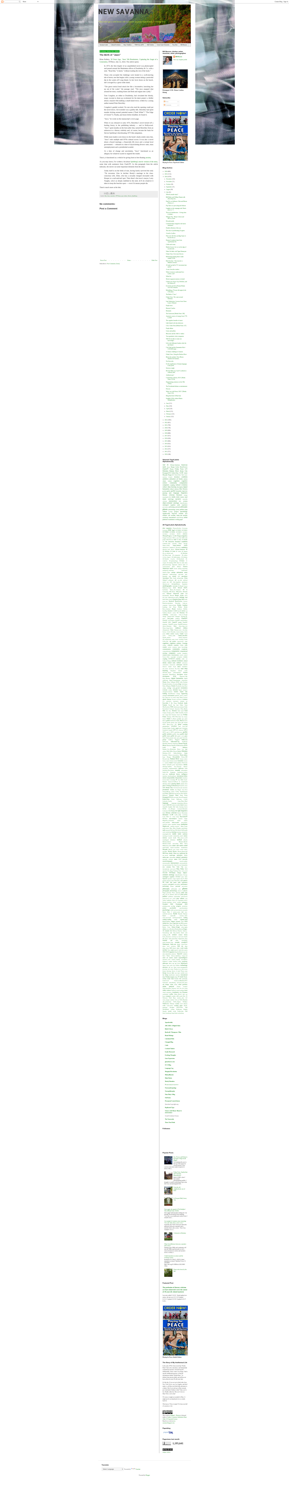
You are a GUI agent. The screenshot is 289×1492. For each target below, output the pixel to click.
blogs (179, 599)
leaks (177, 807)
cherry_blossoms (167, 626)
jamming (165, 493)
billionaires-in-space (173, 597)
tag (173, 963)
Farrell (170, 705)
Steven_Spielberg (132, 196)
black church (169, 599)
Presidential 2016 (181, 904)
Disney (172, 469)
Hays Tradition (128, 45)
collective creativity (173, 645)
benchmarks (166, 595)
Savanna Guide (104, 45)
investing (172, 779)
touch (186, 973)
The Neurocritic (169, 1119)
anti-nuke (180, 574)
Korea (180, 797)
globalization (166, 726)
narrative (112, 196)
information (184, 770)
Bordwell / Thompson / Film (173, 1032)
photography (166, 891)
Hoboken (165, 471)
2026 (166, 171)
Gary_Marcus (180, 720)
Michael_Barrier (167, 841)
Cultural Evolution (116, 45)
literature (179, 495)
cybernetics (165, 664)
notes (183, 871)
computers (166, 485)
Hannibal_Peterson (167, 743)
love (167, 816)
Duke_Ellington (167, 686)
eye (186, 701)
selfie (177, 940)
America (185, 566)
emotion (176, 691)
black (164, 599)
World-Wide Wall (179, 475)
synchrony (165, 517)
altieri (173, 566)
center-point (173, 614)
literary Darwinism (182, 813)
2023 (166, 420)
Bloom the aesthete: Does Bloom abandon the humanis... (174, 357)
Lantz (164, 805)
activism (174, 543)
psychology (183, 511)
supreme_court (166, 959)
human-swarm (173, 760)
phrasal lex (180, 890)
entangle (165, 695)
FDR (171, 707)
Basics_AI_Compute (175, 589)
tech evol (172, 965)
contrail (181, 655)
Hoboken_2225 (167, 753)
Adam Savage (182, 543)
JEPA (164, 787)
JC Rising (168, 785)
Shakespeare (166, 944)
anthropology (173, 574)
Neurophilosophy (170, 1091)
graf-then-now (178, 732)
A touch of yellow (171, 233)
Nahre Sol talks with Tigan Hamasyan (176, 251)
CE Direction (181, 613)
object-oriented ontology (171, 503)
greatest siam (172, 738)
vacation (185, 986)
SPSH (164, 952)
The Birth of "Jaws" (171, 294)
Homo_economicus (174, 755)
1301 (173, 537)
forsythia (181, 712)
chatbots (177, 618)
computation (183, 483)
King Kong (184, 795)
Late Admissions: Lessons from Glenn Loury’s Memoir (176, 302)
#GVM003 (184, 530)
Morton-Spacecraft (182, 851)
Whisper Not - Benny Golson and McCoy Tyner (175, 217)
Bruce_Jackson (166, 609)
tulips (176, 977)
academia (184, 477)
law (174, 807)
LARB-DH (168, 805)
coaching (181, 639)
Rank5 (164, 915)
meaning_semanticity (181, 832)
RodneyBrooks (179, 929)
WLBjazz (185, 1001)
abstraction (171, 541)
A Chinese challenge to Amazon (174, 352)
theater (164, 971)
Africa (172, 549)
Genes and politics (171, 331)
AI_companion (176, 555)
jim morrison (184, 787)
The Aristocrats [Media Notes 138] (175, 313)
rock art (168, 929)
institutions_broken (182, 772)
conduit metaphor (182, 653)
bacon (185, 586)
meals (164, 832)
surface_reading (176, 959)
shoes (164, 946)
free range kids (167, 714)
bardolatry (165, 589)
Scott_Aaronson (167, 936)
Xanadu (165, 1011)
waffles (171, 994)
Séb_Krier (165, 938)
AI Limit (172, 551)
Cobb (166, 1045)
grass (186, 736)
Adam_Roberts (177, 545)
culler (183, 659)
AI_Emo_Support (167, 557)
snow (178, 948)
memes (182, 497)
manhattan (184, 824)
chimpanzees (166, 630)
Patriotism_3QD (178, 880)
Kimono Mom (173, 795)
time (173, 973)
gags (183, 718)
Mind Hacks (168, 1078)
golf (180, 728)
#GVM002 (178, 530)
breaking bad (167, 607)
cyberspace (179, 664)
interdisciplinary (172, 776)
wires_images (166, 1000)
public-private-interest (176, 910)
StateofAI (179, 954)
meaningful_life (167, 497)
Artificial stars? (170, 375)
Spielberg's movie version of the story (144, 162)
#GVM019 (179, 532)
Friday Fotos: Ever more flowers (174, 254)
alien (183, 562)
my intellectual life (182, 853)
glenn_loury (170, 724)
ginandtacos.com (170, 1061)
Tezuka (176, 969)
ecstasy (170, 690)
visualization (171, 519)
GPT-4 (164, 732)
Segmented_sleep (182, 938)
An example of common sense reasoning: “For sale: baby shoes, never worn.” (175, 1221)
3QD (164, 465)
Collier (181, 645)
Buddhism (179, 609)
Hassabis (173, 745)
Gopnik (170, 730)
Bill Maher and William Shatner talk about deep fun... (175, 198)
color (186, 645)
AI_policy (172, 559)
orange (174, 878)
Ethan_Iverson (183, 697)
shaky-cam (179, 515)
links (164, 813)
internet (165, 778)
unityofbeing (179, 517)
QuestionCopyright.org (171, 1104)
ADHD (185, 545)
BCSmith (185, 591)
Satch (182, 932)
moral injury (183, 849)
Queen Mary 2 (167, 912)
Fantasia (165, 705)
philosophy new (176, 889)
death (182, 668)
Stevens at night (170, 368)
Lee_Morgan (171, 808)
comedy (165, 647)
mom (174, 849)
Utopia (178, 986)
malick (185, 820)
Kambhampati (183, 791)
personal (177, 507)
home (185, 753)
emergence (185, 690)
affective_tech (166, 549)
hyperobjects (179, 764)
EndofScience (171, 693)
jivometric (166, 789)
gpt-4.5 (168, 732)
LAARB (185, 799)
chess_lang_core (183, 626)
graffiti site (174, 736)
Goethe (173, 728)
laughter (170, 807)
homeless (165, 755)
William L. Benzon (175, 1415)
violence (169, 990)
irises (182, 780)
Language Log (169, 1068)
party (172, 880)
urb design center (168, 984)
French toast (180, 714)
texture (171, 969)
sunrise (171, 957)
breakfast (185, 605)
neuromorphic (166, 863)
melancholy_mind (178, 836)
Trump (167, 977)
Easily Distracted (170, 1052)
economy (165, 690)
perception (171, 884)
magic (185, 818)
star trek (185, 952)
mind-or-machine (174, 847)
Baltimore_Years (167, 587)
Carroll (179, 611)
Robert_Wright (176, 927)
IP (176, 780)
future (168, 719)
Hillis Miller (170, 751)
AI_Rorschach (180, 559)
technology (183, 965)
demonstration (177, 672)
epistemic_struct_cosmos (181, 695)
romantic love (183, 513)
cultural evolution (181, 485)
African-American (175, 465)
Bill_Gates (165, 597)
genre (179, 722)
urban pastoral (168, 986)
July (167, 192)
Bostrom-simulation (168, 603)
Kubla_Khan (175, 473)
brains (181, 479)
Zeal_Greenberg (167, 1013)
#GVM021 (185, 532)
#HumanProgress (167, 536)
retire (182, 921)
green (178, 738)
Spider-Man (181, 950)
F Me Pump (173, 703)
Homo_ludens (183, 755)
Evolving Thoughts (170, 1055)
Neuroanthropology (170, 1088)
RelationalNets (166, 921)
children (185, 628)
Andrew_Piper (166, 572)
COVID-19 (171, 659)
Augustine (184, 584)
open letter (184, 876)
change (164, 616)
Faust (186, 705)
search (182, 936)
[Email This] (105, 193)
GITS (164, 724)
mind (186, 497)
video (164, 990)
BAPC (185, 588)
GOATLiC (174, 726)
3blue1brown (169, 539)
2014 (166, 443)
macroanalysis (173, 818)
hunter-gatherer (178, 762)
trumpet (172, 977)
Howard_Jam (166, 759)
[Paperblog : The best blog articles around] (168, 1434)
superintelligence (182, 957)
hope (164, 757)
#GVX (178, 534)
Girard (185, 722)
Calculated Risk (169, 1039)
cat (186, 611)
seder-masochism (173, 938)
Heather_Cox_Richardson (169, 749)
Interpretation (178, 778)
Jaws (108, 196)
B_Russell (180, 586)
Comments (168, 105)
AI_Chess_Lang (167, 555)
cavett (174, 612)
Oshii (181, 878)
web (177, 996)
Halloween (184, 739)
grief (181, 738)
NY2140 (165, 873)
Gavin (185, 720)
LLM (181, 473)
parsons (169, 880)
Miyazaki (165, 475)
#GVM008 (172, 532)
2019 (166, 430)
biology (181, 597)
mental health (172, 837)
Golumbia (184, 728)
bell (186, 593)
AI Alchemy (166, 551)
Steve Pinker (166, 955)
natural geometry (181, 857)
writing (172, 1009)
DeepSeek (173, 670)
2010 (166, 454)
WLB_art (177, 1000)
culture (165, 487)
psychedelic (173, 908)
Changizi (177, 616)
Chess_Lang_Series (168, 628)
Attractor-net (166, 584)
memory (165, 838)
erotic (174, 697)
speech (176, 950)
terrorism (165, 969)
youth (174, 1011)
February (168, 414)
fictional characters (174, 709)
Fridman (169, 716)
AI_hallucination (176, 557)
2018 (166, 433)
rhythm (164, 923)
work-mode (170, 1005)
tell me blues (172, 967)
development (166, 676)
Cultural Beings (167, 661)
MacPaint (165, 818)
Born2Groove (183, 467)
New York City (177, 867)
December (169, 179)
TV (179, 977)
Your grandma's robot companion (175, 336)
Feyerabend (166, 709)
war (184, 994)
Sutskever (165, 961)
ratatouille (172, 915)
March (168, 411)
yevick (169, 1011)
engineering (184, 693)
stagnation (172, 952)
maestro (180, 818)
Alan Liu (179, 562)
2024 (166, 176)
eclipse (164, 688)
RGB (186, 921)
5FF (163, 541)
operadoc (169, 878)
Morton (175, 851)
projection (184, 906)
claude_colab (171, 635)
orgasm (178, 878)
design (185, 674)
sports (185, 950)
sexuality (173, 515)
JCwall (181, 785)
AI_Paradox (166, 559)
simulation (173, 946)
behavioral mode (178, 593)
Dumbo (173, 686)
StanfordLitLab (179, 952)
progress (176, 511)
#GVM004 (166, 532)
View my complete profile (180, 59)
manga (185, 495)
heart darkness (180, 747)
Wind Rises (172, 998)
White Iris (168, 276)
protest (164, 908)
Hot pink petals (170, 221)
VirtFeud (173, 990)
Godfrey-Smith (166, 728)
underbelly (184, 978)
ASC (171, 582)
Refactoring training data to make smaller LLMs (175, 257)
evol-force (179, 699)
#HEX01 (185, 534)
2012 (166, 449)
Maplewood (166, 826)
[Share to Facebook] (111, 193)
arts (168, 582)
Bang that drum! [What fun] (173, 396)
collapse (164, 645)
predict (179, 902)
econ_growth (176, 688)
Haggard (177, 739)
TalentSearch (184, 963)
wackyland (165, 994)
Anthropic (165, 574)
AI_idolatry (184, 557)
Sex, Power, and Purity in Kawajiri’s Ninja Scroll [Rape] (180, 1158)
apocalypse (184, 576)
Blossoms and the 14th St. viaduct (175, 333)
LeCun (164, 809)
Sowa (169, 950)
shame (178, 944)
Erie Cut (170, 697)
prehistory (184, 902)
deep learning (172, 487)
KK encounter (175, 797)
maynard (167, 830)
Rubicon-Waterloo (177, 931)
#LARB (175, 536)
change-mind (170, 616)
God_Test (184, 726)
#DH (169, 530)
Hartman (169, 745)
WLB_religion (177, 1001)
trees (164, 977)
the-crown (184, 969)
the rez (180, 969)
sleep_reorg (166, 948)
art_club (180, 580)
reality (175, 919)
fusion (164, 718)
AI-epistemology (173, 561)
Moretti (170, 851)
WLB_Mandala (183, 1000)
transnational (172, 517)
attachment (184, 582)
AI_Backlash (184, 553)
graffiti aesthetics (167, 734)
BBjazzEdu (179, 591)
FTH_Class (178, 716)
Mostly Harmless (170, 1081)
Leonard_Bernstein (182, 808)
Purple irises (169, 305)
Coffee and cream (170, 244)
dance (179, 666)
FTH (173, 716)
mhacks (185, 840)
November (169, 181)
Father (181, 705)
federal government (179, 707)
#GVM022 (165, 534)
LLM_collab (178, 814)
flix (167, 710)
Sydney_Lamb (177, 961)
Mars (171, 828)
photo (165, 509)
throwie (169, 973)
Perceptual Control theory (172, 1101)
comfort (169, 647)
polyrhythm (177, 896)
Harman (180, 743)
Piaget (164, 892)
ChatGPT (166, 469)
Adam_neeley (166, 545)
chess (175, 626)
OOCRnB (177, 876)
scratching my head (176, 936)
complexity (184, 649)
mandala (174, 824)
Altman (179, 566)
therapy (165, 973)
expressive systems (178, 701)
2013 (166, 446)
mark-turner (166, 828)
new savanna (183, 501)
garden (168, 491)
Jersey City (183, 471)
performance (184, 884)
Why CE (185, 996)
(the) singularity (167, 528)
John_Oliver (184, 789)
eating (182, 686)
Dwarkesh (178, 686)
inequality (177, 770)
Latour (185, 473)
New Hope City (175, 865)
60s (166, 541)
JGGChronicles (176, 787)
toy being (165, 975)
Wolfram (172, 1003)
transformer (172, 975)
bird (186, 597)
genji (176, 722)
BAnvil (180, 588)
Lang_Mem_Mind (182, 801)
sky (182, 946)
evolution (184, 699)
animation (172, 479)
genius (172, 722)
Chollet (168, 632)
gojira (177, 728)
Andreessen (184, 570)
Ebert (186, 686)
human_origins (166, 760)
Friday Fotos (179, 469)
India (186, 768)
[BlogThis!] (107, 193)
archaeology (180, 578)
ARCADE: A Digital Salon (172, 1025)
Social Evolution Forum (172, 1116)
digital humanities (177, 678)
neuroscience (173, 501)
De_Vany (177, 668)
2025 (166, 174)
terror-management (182, 967)
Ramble (175, 914)
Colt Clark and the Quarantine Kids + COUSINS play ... (176, 348)
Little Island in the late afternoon (174, 323)
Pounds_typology (167, 902)
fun (182, 716)
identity (185, 764)
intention (165, 776)
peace (175, 882)
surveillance (184, 959)
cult (186, 659)
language (176, 493)
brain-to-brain (172, 605)
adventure (178, 547)
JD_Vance (185, 785)
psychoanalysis (183, 908)
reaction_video (183, 915)
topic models (180, 973)
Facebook (180, 703)
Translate (137, 1469)
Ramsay (185, 913)
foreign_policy (171, 712)
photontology (171, 509)
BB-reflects (172, 591)
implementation (173, 768)
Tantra (164, 965)
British (185, 607)
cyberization (184, 662)
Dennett (185, 672)
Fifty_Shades (184, 709)
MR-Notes (165, 853)
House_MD (184, 757)
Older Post (154, 260)
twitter (168, 978)
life (176, 811)
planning (178, 892)
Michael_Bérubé (183, 841)
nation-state (166, 857)
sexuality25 (184, 942)
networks (184, 859)
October (168, 184)
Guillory (170, 739)
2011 (166, 451)
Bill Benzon (184, 45)
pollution (170, 896)
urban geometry (182, 984)
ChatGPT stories (177, 622)
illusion (185, 766)
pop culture (124, 196)
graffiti (173, 491)
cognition (176, 481)
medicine (185, 834)
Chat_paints (170, 618)
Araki (174, 578)
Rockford (172, 929)
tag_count (177, 963)
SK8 (178, 946)
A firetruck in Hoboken (180, 1233)
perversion (184, 886)
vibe (180, 988)
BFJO (186, 595)
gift (182, 722)
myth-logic (171, 499)
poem (182, 894)
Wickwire (165, 998)
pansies (164, 880)
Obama (179, 873)
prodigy (171, 511)
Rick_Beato (170, 923)
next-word (173, 869)
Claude (181, 634)
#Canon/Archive (177, 528)
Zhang (172, 1013)
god (180, 726)
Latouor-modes (176, 805)
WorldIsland (166, 1009)
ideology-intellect (167, 766)
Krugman (184, 797)
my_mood (165, 855)
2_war (177, 537)
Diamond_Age (183, 676)
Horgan (169, 757)
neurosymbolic (183, 863)
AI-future (181, 561)
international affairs (182, 776)
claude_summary (182, 637)
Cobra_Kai (165, 641)
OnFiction (168, 1098)
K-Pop (177, 791)
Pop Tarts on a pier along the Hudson (176, 205)
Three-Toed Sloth (170, 1122)
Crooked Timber (170, 1048)
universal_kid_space (182, 982)
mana (169, 824)
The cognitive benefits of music (174, 320)
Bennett (172, 595)
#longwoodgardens (182, 536)
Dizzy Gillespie (171, 682)
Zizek (176, 1013)
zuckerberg (181, 1013)
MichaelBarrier (169, 1075)
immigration (165, 768)
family (185, 703)
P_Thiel (185, 878)
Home (129, 260)
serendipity (184, 940)
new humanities (183, 865)
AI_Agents (184, 551)
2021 (166, 425)
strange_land (184, 955)
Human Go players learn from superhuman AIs (174, 241)
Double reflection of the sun (173, 228)
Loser (164, 816)
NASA (185, 855)
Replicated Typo (169, 1107)
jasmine (183, 783)
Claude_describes (182, 635)
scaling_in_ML (166, 934)
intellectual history (174, 774)
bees (164, 593)
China (171, 630)
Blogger (148, 1475)
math (164, 830)
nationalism (172, 857)
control (185, 655)
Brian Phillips (177, 607)
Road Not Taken (174, 925)
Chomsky (173, 632)
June (167, 403)
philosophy (183, 507)
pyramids (185, 910)
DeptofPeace (172, 674)
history (179, 751)
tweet (181, 977)
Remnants (168, 311)
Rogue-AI (171, 475)
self (169, 515)
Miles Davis (183, 843)
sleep (186, 946)
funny (185, 716)
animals (173, 572)
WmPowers (166, 1003)
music (164, 499)
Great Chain (166, 738)
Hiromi (175, 751)
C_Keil (175, 611)
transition (178, 975)
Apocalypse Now (167, 578)
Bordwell (171, 601)
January (168, 416)
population (181, 900)
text (169, 969)
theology (169, 971)
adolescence (166, 547)
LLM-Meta (184, 814)
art (177, 479)
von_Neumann (183, 992)
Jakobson (165, 783)
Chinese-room (178, 630)
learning (181, 807)
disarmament (184, 680)
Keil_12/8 (168, 793)
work (164, 1005)
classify (177, 633)
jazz (170, 493)
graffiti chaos (176, 734)
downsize (175, 684)
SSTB (167, 952)
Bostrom (185, 601)
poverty (174, 902)
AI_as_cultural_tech (168, 553)
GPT (186, 469)
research (178, 921)
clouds (176, 639)
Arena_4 (165, 580)
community (173, 483)
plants (182, 892)
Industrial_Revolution (168, 770)
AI (167, 465)
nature (175, 859)
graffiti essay (166, 736)
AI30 (174, 562)
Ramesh (180, 913)
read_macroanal (167, 917)
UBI (180, 978)
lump (177, 816)
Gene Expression (170, 1058)
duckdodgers (184, 684)
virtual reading (180, 990)
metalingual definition (169, 840)
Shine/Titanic (184, 944)
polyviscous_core (167, 898)
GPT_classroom (179, 730)
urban (175, 984)
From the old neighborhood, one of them (179, 1188)
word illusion (183, 1003)
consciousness (175, 655)
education (175, 690)
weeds (180, 996)
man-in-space (175, 822)
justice (173, 791)
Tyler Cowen (174, 978)
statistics (185, 954)
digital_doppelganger (174, 680)
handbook (184, 741)
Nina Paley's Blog (170, 1094)
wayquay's (168, 996)
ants (170, 576)
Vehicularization (167, 988)
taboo (170, 963)
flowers (185, 489)
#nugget (164, 537)
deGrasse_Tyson (167, 672)
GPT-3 (185, 730)
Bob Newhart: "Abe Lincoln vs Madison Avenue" (174, 261)
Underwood (166, 980)
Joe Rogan (178, 789)
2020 (166, 428)
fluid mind (181, 710)
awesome (175, 586)
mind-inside (166, 847)
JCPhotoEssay (175, 785)
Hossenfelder (176, 757)
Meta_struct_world (182, 837)
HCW (185, 745)
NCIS (179, 859)
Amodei (175, 568)
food (185, 711)
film (106, 196)
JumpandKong (166, 791)
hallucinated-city (175, 741)
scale (186, 932)
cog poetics (172, 641)
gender (168, 722)
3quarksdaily (169, 1022)
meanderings (168, 832)
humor (171, 763)
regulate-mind (166, 513)
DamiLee (165, 666)
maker (179, 820)
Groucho (185, 738)
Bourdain (177, 603)
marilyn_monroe (174, 826)
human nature (184, 759)
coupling (172, 485)
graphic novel (180, 736)
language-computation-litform (179, 803)
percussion (165, 507)
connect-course (167, 655)
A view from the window (172, 269)
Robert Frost (166, 927)
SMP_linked (172, 948)
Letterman (165, 810)
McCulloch (178, 830)
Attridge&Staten (175, 584)
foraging (164, 712)
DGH (174, 676)
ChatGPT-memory (182, 624)
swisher (170, 961)
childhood (178, 628)
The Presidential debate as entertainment (176, 386)
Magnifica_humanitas (168, 820)
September (169, 187)
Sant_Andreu (176, 932)
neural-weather (183, 861)
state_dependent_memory (169, 954)
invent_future (166, 779)
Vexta (178, 988)
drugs (179, 684)
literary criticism (169, 495)
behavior (169, 593)
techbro (178, 965)
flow (170, 710)
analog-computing (182, 568)
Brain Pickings (169, 1035)
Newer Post (103, 260)
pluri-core (177, 894)
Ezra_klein (165, 703)
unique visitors (166, 1452)
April (167, 408)
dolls (181, 682)
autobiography (167, 586)
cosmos (185, 657)
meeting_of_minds (167, 836)
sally (171, 932)
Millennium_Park (167, 845)
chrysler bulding (180, 632)
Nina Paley (180, 869)
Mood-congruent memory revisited (175, 279)
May (167, 406)
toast (176, 973)
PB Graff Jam (167, 882)
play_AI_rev (166, 894)
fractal (185, 712)
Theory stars (184, 971)
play (186, 892)
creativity (178, 659)
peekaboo (165, 884)
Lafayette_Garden (167, 801)
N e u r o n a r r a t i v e (171, 1084)
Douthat (185, 682)
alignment (174, 564)
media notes (175, 497)
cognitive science (175, 643)
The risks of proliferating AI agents (175, 230)
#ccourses (184, 528)
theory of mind (176, 971)
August (168, 189)
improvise (184, 491)
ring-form (174, 513)
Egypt (180, 690)
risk (180, 923)
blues (183, 599)
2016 (166, 438)
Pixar (173, 892)
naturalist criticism (168, 859)
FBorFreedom (166, 707)
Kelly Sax (173, 793)
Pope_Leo (175, 900)
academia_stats (166, 543)
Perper (172, 886)
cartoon (185, 479)
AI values (178, 551)
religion (173, 921)
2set (180, 537)
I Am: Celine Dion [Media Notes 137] (176, 325)
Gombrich (165, 730)
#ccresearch (165, 530)
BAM (174, 587)
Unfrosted (165, 982)
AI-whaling (170, 562)
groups (164, 739)
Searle (185, 936)
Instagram (172, 772)
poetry (177, 509)
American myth (168, 568)
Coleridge (184, 643)
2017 (166, 436)
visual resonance (167, 992)
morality (165, 851)
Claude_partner (167, 637)
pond (174, 898)
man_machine (166, 822)
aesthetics (166, 479)
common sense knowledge (179, 647)
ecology (169, 688)
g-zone (164, 491)
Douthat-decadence (168, 684)
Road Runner (183, 925)
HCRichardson (180, 745)
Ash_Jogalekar (177, 582)
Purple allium (169, 328)
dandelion (184, 666)
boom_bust (165, 601)
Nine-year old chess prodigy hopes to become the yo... (176, 236)
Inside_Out (165, 772)
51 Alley (179, 539)
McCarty (172, 830)
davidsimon (171, 668)
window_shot (180, 998)
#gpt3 (173, 530)
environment (170, 695)
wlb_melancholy (167, 1001)
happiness (175, 743)
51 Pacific (185, 539)
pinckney (169, 892)
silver (168, 946)
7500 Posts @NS (139, 45)
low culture (172, 816)
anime (185, 572)
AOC (179, 576)
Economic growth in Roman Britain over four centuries (175, 286)
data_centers (165, 668)
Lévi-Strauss (171, 811)
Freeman (174, 714)
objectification (183, 503)
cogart (186, 641)
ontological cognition (169, 505)
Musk (175, 853)
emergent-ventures (167, 691)
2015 (166, 441)
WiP (186, 998)
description (180, 487)
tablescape (165, 963)
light (179, 811)
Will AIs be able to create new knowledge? (174, 339)
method (179, 840)
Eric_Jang (165, 697)
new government (167, 865)
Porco (185, 900)
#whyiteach (169, 537)
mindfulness (184, 847)
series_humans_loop (168, 942)
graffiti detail (183, 734)
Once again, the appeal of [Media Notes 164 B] (174, 1210)
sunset (175, 957)
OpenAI (165, 878)
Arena (168, 467)
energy (178, 693)
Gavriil (164, 722)
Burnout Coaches (170, 308)
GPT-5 (172, 732)
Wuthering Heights (181, 1009)
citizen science (167, 481)
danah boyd (172, 666)
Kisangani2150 (167, 473)
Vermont (173, 988)
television (165, 967)
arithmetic (171, 580)
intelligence (184, 774)
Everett (174, 699)
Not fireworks (170, 361)
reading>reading (167, 919)
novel (185, 871)
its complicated (183, 781)
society (185, 515)
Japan (178, 784)
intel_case (165, 774)
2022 (166, 422)
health (164, 747)
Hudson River (174, 471)
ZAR (186, 1011)
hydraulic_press (171, 764)
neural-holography (167, 861)
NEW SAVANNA (123, 11)
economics (184, 688)
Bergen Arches (175, 467)
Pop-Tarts (175, 45)
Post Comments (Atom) (113, 263)
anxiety (148, 158)
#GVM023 (172, 534)
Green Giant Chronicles (163, 45)
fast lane (176, 705)
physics (185, 891)
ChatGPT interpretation (181, 620)
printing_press (166, 906)
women (177, 1003)
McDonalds (184, 830)
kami (164, 793)
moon (177, 849)
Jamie (169, 783)
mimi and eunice (177, 845)
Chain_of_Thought (183, 614)
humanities (179, 491)
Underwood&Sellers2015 (180, 980)
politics (182, 509)
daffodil (185, 664)
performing (172, 507)
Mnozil (170, 849)
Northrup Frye (177, 871)
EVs (163, 701)
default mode (182, 670)
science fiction (182, 935)
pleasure (172, 894)
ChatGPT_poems (172, 624)
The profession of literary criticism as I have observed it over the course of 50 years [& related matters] (175, 1290)
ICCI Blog (168, 1065)
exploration (168, 701)
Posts (166, 101)
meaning (173, 832)
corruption (179, 657)
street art (165, 957)
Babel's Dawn (169, 1029)
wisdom (172, 1000)
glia (175, 724)
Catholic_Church (167, 612)
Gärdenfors (173, 720)
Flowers (168, 389)
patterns (185, 880)
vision (185, 990)
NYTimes (118, 196)
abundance (177, 477)
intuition (185, 778)
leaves (185, 807)
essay (177, 697)
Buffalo (185, 609)
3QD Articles (150, 45)
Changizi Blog (169, 1042)
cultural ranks (171, 663)
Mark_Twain (184, 826)
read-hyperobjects (177, 917)
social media (183, 948)
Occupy (185, 875)
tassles (168, 965)
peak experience (182, 505)
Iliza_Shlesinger (177, 766)
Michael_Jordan (167, 843)
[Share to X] (109, 193)
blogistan (175, 599)
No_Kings (170, 871)
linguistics (184, 493)
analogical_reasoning (168, 570)
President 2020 (168, 904)
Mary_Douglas (177, 828)
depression (165, 674)
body (186, 599)
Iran (179, 779)
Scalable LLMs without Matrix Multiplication (174, 399)
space (172, 950)
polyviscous (184, 896)
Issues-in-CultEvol (173, 781)
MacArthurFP (183, 816)
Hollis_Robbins (178, 753)
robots (164, 929)
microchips (175, 843)
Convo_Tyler (166, 657)
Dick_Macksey (166, 678)
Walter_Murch (178, 994)
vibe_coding (184, 988)
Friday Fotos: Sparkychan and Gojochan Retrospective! (180, 1173)
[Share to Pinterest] (114, 193)
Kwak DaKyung (176, 799)
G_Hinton (174, 718)
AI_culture (184, 555)
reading (185, 917)
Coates (185, 639)
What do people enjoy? (172, 194)
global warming (182, 724)
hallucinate (165, 741)
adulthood (172, 547)
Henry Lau (180, 749)
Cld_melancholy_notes (169, 639)
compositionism (167, 651)
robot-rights (184, 927)
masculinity (184, 828)
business (170, 611)
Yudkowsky (180, 1011)
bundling (165, 611)
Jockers (172, 789)
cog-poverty (180, 641)
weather (174, 996)
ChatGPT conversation (169, 620)
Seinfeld (165, 940)
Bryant (174, 609)
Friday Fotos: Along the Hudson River (176, 354)
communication (167, 649)
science (165, 515)
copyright (173, 657)
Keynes (179, 793)
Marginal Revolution (171, 1071)
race (182, 912)
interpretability (171, 778)
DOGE (177, 682)
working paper (179, 519)
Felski (185, 707)
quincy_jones (176, 912)
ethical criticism (174, 489)
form (177, 712)
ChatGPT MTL (167, 622)
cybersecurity (172, 664)
